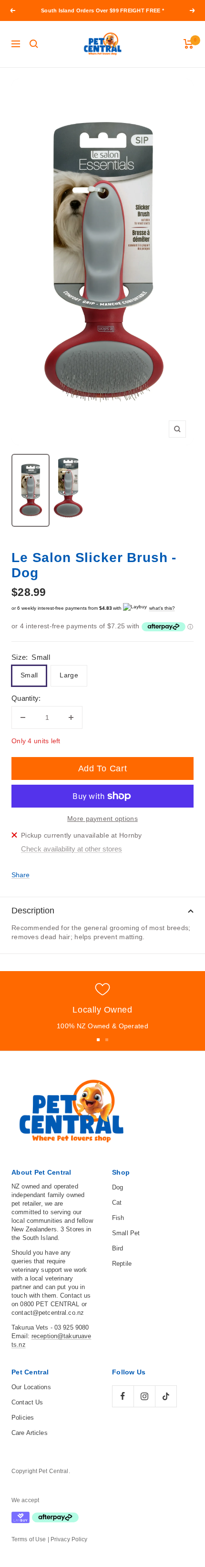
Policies (22, 1417)
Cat (117, 1202)
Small (29, 675)
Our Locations (31, 1387)
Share (20, 875)
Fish (118, 1217)
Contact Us (27, 1402)
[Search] (34, 44)
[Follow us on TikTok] (165, 1396)
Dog (117, 1187)
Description (32, 910)
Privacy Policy (69, 1539)
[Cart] (189, 44)
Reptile (122, 1263)
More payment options (102, 818)
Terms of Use (28, 1539)
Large (69, 675)
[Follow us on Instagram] (144, 1396)
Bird (117, 1248)
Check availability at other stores (71, 849)
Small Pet (126, 1233)
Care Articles (29, 1432)
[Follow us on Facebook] (122, 1396)
